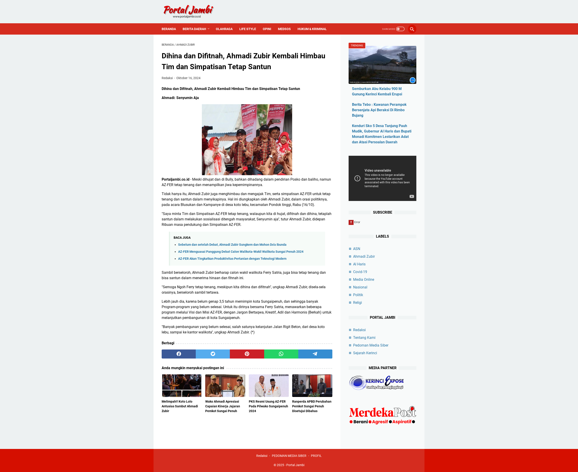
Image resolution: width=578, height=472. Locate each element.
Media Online (363, 279)
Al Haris (359, 264)
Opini (267, 29)
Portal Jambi (295, 465)
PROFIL (316, 456)
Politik (358, 295)
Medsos (284, 29)
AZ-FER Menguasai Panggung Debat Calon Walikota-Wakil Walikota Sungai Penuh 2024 (240, 252)
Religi (357, 302)
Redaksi (359, 330)
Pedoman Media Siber (370, 345)
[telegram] (315, 354)
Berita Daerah (194, 29)
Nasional (360, 287)
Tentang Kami (364, 337)
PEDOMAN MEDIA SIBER (289, 456)
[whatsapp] (281, 354)
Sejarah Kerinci (365, 353)
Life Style (247, 29)
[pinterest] (247, 354)
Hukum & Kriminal (312, 29)
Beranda (169, 29)
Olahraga (224, 29)
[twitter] (213, 354)
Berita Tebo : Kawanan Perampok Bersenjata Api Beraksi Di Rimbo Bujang (379, 110)
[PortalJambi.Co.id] (193, 11)
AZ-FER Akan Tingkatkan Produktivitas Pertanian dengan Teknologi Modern (232, 259)
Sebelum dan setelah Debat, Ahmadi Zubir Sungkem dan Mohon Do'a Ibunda (232, 245)
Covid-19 (360, 272)
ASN (356, 249)
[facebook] (179, 354)
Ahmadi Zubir (364, 256)
